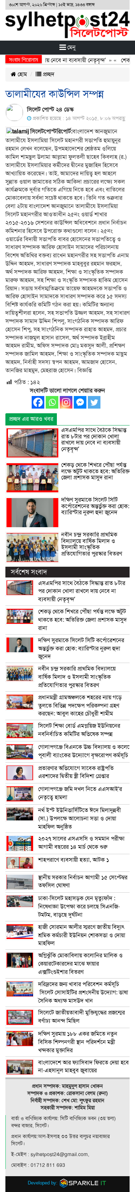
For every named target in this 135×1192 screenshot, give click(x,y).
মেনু (71, 47)
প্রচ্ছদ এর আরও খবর (31, 419)
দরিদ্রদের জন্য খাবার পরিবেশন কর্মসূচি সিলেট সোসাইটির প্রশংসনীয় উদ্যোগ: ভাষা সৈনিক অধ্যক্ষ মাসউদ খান (83, 992)
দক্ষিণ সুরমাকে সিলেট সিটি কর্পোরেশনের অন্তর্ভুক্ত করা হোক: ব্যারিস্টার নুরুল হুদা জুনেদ (95, 506)
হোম (21, 74)
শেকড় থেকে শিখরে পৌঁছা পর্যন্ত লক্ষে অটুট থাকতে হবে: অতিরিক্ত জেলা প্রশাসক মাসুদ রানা (95, 471)
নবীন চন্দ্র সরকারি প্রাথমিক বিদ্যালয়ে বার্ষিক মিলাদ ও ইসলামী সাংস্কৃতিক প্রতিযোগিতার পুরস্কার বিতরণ (91, 544)
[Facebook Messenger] (80, 402)
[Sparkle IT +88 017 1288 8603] (83, 1183)
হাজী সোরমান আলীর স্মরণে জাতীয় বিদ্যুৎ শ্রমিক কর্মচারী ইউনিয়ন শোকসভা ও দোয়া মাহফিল (81, 935)
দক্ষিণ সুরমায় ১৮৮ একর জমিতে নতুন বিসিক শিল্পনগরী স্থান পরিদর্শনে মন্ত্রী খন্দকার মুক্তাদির (77, 1042)
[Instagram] (66, 402)
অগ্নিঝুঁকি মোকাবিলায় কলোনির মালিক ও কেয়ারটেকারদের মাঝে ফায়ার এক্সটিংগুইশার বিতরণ (80, 964)
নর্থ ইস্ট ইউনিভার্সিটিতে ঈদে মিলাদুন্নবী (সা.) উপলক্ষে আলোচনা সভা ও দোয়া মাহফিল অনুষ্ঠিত (79, 818)
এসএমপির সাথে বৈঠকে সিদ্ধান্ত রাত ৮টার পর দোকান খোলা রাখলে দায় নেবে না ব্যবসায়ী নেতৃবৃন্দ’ (93, 440)
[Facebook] (38, 402)
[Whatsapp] (52, 402)
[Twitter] (94, 402)
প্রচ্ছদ (47, 74)
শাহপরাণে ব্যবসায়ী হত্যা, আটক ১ (73, 860)
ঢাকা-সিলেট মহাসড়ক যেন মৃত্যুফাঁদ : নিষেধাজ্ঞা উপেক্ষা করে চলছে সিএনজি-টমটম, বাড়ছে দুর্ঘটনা (79, 907)
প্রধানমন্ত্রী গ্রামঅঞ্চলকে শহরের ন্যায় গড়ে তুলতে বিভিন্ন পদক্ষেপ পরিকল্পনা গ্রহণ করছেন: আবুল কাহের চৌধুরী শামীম (80, 706)
